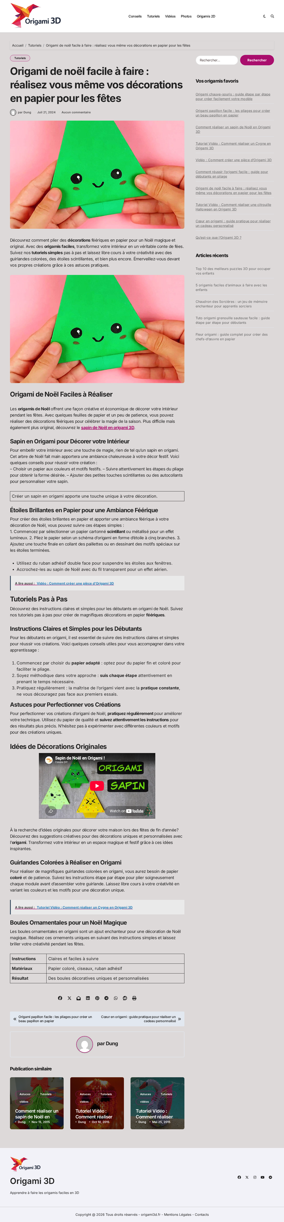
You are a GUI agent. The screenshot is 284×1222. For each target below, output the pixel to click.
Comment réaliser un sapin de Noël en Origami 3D (36, 1117)
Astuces (25, 1094)
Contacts (202, 1214)
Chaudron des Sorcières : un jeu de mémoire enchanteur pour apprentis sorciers (231, 303)
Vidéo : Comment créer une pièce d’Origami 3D (234, 160)
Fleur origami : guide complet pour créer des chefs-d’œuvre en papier (232, 336)
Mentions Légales (178, 1214)
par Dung (24, 112)
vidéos (24, 1101)
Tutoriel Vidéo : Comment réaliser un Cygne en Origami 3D (233, 145)
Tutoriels (153, 16)
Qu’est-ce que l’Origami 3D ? (219, 237)
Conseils (135, 16)
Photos (186, 16)
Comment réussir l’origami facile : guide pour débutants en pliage (232, 174)
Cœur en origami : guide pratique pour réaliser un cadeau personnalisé (233, 223)
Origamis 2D (206, 16)
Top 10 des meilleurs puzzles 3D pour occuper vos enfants (233, 271)
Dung (112, 1043)
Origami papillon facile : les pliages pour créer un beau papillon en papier (233, 113)
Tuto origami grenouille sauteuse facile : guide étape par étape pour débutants (233, 320)
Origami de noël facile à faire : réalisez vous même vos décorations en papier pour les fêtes (234, 190)
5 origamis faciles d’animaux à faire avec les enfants (231, 287)
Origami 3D (32, 1181)
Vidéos (170, 16)
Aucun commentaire (76, 112)
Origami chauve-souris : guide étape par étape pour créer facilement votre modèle (233, 96)
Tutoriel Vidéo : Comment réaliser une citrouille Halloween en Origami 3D (233, 207)
